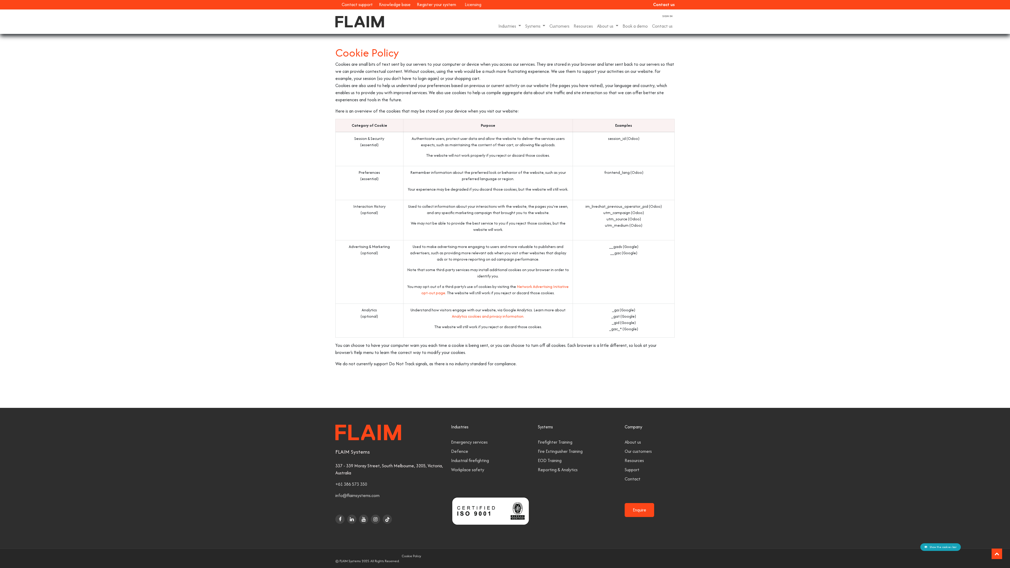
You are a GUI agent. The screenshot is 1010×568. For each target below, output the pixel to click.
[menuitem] (559, 26)
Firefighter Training (555, 442)
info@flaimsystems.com (357, 495)
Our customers (638, 451)
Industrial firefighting (470, 460)
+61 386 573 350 (351, 484)
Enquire (639, 510)
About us (633, 442)
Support (632, 469)
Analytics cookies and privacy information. (488, 316)
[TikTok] (387, 519)
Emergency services (469, 442)
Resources (634, 460)
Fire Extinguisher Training (560, 451)
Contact (632, 479)
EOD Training (550, 460)
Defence (459, 451)
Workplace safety (467, 469)
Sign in (667, 16)
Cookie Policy (411, 556)
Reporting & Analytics (558, 469)
